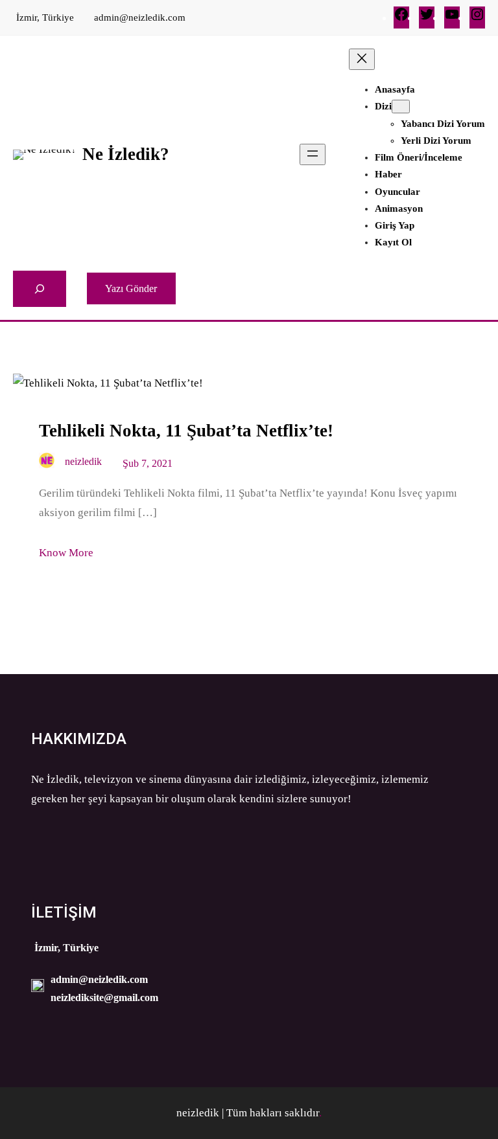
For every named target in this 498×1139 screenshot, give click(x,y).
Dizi (383, 106)
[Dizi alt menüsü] (401, 106)
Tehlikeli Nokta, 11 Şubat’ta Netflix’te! (186, 430)
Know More (66, 553)
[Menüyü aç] (313, 154)
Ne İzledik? (125, 154)
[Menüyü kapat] (362, 59)
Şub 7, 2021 (147, 463)
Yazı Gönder (131, 288)
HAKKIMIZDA (78, 739)
